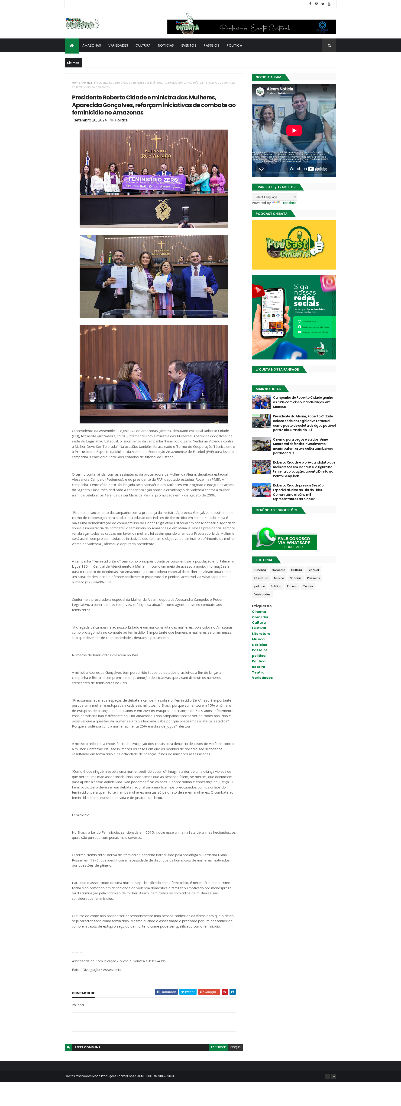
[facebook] (310, 4)
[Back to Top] (333, 1076)
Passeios (211, 45)
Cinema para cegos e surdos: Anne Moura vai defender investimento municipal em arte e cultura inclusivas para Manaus (303, 446)
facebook (218, 1047)
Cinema (260, 570)
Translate (288, 202)
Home (76, 83)
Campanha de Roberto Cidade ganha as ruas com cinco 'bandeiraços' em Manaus (303, 402)
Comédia (278, 570)
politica (259, 586)
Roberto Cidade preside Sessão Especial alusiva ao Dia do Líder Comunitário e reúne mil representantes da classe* (298, 492)
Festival (313, 570)
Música (279, 578)
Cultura (143, 45)
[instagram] (316, 4)
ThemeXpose (126, 1076)
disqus (235, 1047)
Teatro (308, 586)
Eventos (189, 45)
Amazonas (91, 45)
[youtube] (329, 4)
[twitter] (322, 4)
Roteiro (292, 586)
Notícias (166, 45)
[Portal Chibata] (327, 1076)
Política (234, 45)
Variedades (118, 45)
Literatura (261, 578)
